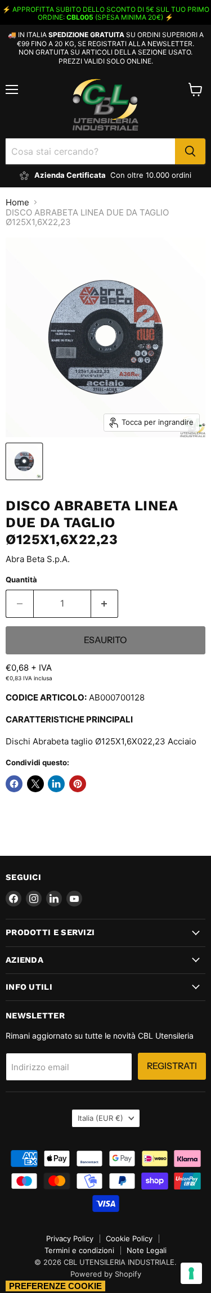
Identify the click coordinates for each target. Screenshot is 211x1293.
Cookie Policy (129, 1238)
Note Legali (147, 1250)
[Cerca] (190, 151)
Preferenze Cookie (55, 1286)
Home (17, 202)
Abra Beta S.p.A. (38, 559)
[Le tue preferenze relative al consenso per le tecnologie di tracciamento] (191, 1273)
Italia (100, 1118)
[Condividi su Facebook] (14, 783)
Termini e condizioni (79, 1250)
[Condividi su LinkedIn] (56, 783)
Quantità (21, 580)
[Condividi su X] (35, 783)
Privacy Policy (69, 1238)
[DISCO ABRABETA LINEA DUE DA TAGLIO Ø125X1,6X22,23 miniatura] (24, 461)
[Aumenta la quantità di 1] (105, 604)
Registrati (172, 1066)
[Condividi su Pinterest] (77, 783)
